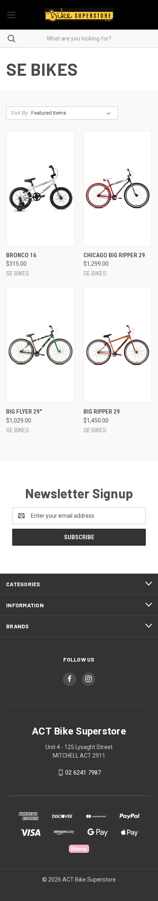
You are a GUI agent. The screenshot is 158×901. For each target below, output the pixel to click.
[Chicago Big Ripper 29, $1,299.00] (118, 188)
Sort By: (20, 113)
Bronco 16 (21, 255)
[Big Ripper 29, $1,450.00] (118, 345)
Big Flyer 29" (24, 411)
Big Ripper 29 (101, 411)
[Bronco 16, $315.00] (40, 188)
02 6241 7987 (83, 772)
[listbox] (72, 113)
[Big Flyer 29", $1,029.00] (40, 345)
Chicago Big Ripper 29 (114, 255)
